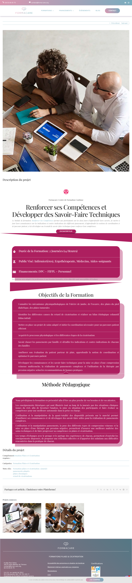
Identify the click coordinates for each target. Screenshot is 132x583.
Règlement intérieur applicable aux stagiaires (63, 567)
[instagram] (128, 2)
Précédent (115, 23)
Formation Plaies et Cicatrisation (26, 455)
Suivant (124, 23)
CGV (49, 575)
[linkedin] (125, 2)
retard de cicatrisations (22, 476)
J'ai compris (95, 580)
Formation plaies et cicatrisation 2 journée (30, 468)
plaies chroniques (20, 473)
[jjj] (24, 8)
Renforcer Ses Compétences (43, 220)
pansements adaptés (21, 471)
